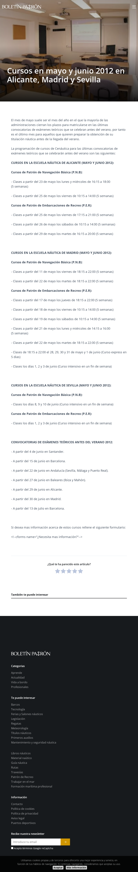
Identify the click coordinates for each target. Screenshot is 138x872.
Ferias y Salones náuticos (27, 714)
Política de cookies (22, 809)
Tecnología (18, 709)
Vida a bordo (19, 682)
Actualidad (18, 678)
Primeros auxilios (22, 738)
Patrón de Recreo (22, 777)
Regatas (16, 724)
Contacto (17, 804)
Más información (76, 867)
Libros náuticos (21, 753)
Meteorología (19, 728)
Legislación (18, 719)
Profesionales (19, 687)
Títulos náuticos (21, 733)
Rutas (14, 768)
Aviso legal (17, 818)
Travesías (17, 772)
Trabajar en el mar (22, 782)
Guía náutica (19, 763)
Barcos (15, 705)
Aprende (16, 673)
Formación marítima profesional (31, 786)
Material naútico (21, 758)
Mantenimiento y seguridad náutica (33, 742)
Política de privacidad (24, 814)
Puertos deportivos (23, 823)
